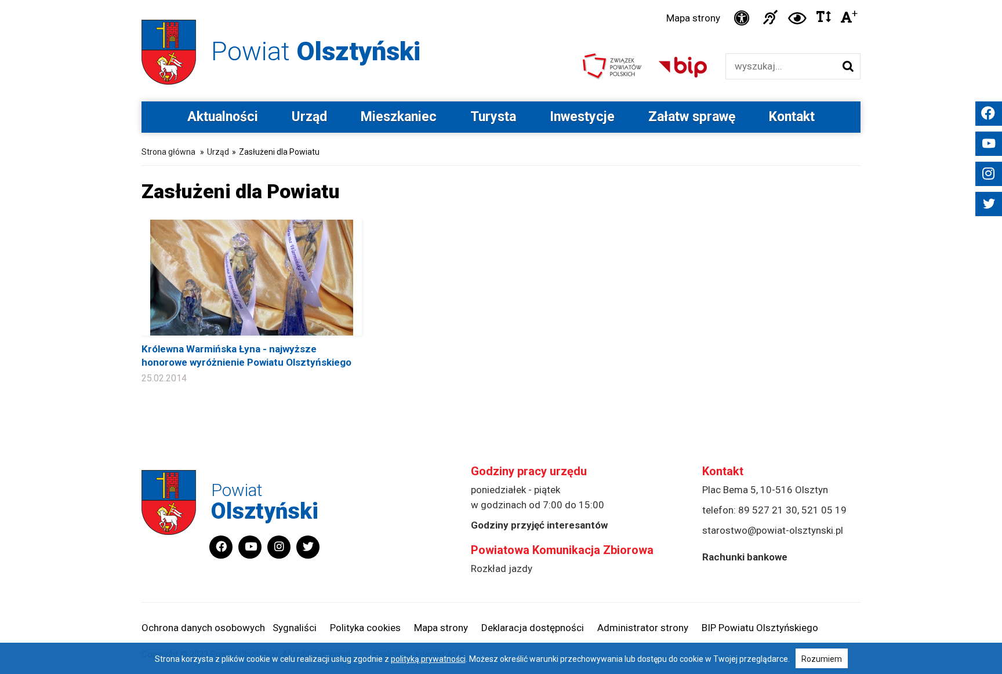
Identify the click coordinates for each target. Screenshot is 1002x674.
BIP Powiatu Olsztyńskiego (760, 627)
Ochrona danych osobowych (203, 627)
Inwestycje (582, 117)
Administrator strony (642, 627)
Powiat (315, 51)
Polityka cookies (365, 627)
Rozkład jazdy (501, 568)
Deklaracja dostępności (532, 627)
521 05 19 (824, 510)
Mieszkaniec (399, 117)
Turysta (493, 117)
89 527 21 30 (767, 510)
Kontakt (792, 117)
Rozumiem (821, 659)
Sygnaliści (295, 627)
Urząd (309, 117)
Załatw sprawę (691, 117)
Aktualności (222, 117)
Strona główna (168, 151)
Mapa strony (693, 18)
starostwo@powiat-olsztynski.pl (772, 530)
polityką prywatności (428, 659)
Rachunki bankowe (744, 557)
